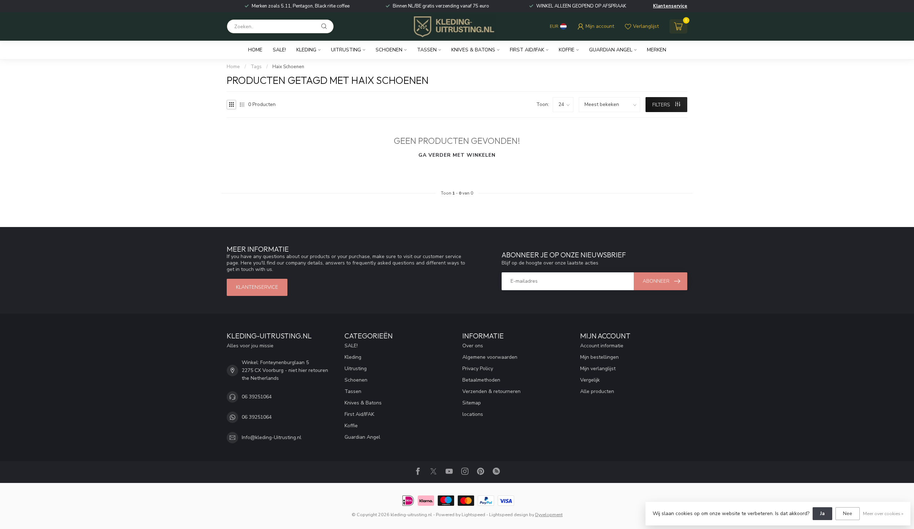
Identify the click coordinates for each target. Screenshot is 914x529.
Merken (656, 49)
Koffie (566, 49)
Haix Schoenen (288, 67)
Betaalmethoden (481, 380)
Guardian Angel (610, 49)
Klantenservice (670, 6)
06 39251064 (257, 396)
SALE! (279, 49)
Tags (256, 67)
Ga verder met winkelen (457, 155)
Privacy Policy (477, 368)
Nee (847, 513)
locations (472, 414)
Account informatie (601, 345)
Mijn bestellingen (599, 357)
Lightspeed (473, 515)
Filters (662, 104)
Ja (822, 513)
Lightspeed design (508, 515)
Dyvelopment (549, 515)
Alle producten (597, 391)
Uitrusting (346, 49)
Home (255, 49)
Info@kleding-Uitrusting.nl (271, 437)
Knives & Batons (473, 49)
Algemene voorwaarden (489, 357)
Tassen (427, 49)
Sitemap (471, 402)
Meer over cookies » (883, 513)
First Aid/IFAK (527, 49)
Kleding (306, 49)
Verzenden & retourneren (491, 391)
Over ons (472, 345)
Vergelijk (590, 380)
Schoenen (389, 49)
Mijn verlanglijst (598, 368)
